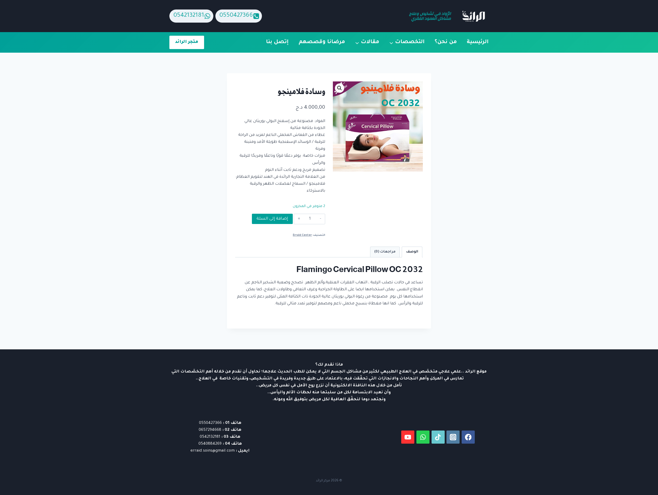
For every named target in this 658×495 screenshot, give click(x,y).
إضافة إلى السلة (272, 219)
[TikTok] (438, 437)
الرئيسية (478, 42)
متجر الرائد (186, 42)
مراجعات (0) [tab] (385, 252)
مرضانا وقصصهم (322, 42)
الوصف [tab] (412, 252)
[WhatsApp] (422, 437)
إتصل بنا (277, 42)
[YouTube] (407, 437)
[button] (339, 88)
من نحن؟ (446, 42)
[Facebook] (468, 437)
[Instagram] (453, 437)
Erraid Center (302, 235)
